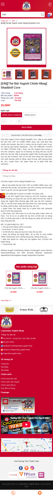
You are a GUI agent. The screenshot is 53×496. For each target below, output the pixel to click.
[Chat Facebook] (39, 493)
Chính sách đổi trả (8, 385)
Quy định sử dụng (8, 388)
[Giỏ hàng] (50, 14)
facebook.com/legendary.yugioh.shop (17, 346)
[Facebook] (21, 468)
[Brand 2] (9, 310)
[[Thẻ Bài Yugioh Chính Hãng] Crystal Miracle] (13, 278)
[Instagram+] (32, 468)
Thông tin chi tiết (9, 170)
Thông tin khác (8, 176)
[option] (7, 74)
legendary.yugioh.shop (12, 353)
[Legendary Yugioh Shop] (26, 6)
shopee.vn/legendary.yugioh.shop (16, 350)
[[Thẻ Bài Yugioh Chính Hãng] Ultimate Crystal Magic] (39, 278)
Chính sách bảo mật (9, 379)
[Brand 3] (26, 310)
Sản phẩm (5, 370)
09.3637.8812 (8, 342)
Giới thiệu (4, 367)
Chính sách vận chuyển (10, 382)
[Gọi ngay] (13, 493)
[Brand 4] (43, 310)
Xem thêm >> (6, 301)
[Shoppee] (26, 468)
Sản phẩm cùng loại (26, 266)
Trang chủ (5, 364)
